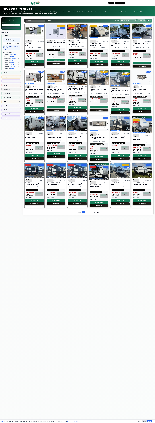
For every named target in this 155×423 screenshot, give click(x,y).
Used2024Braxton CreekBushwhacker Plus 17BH (75, 89)
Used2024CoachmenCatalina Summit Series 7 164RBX (56, 136)
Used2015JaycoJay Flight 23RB (98, 90)
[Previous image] (69, 32)
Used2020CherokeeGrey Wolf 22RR (97, 138)
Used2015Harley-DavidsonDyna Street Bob (76, 43)
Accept (149, 421)
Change (9, 43)
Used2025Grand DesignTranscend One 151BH (118, 136)
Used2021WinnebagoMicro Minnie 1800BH (76, 136)
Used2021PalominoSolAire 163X (119, 91)
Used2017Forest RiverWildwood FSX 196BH (96, 44)
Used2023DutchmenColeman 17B (120, 44)
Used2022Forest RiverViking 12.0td (141, 44)
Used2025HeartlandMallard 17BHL (141, 90)
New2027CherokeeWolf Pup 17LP (120, 183)
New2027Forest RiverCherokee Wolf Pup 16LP (140, 183)
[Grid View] (148, 20)
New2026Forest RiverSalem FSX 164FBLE (141, 138)
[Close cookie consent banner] (153, 421)
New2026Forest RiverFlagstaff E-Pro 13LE (96, 185)
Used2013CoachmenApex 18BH (33, 44)
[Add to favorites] (43, 37)
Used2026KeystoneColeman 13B (34, 90)
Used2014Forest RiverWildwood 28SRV (32, 136)
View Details (35, 61)
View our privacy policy (72, 421)
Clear (18, 43)
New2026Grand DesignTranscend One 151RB (32, 183)
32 (94, 212)
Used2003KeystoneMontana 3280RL (56, 43)
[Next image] (86, 32)
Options (139, 421)
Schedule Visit (120, 3)
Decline (144, 421)
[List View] (150, 20)
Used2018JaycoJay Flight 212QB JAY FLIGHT (55, 90)
